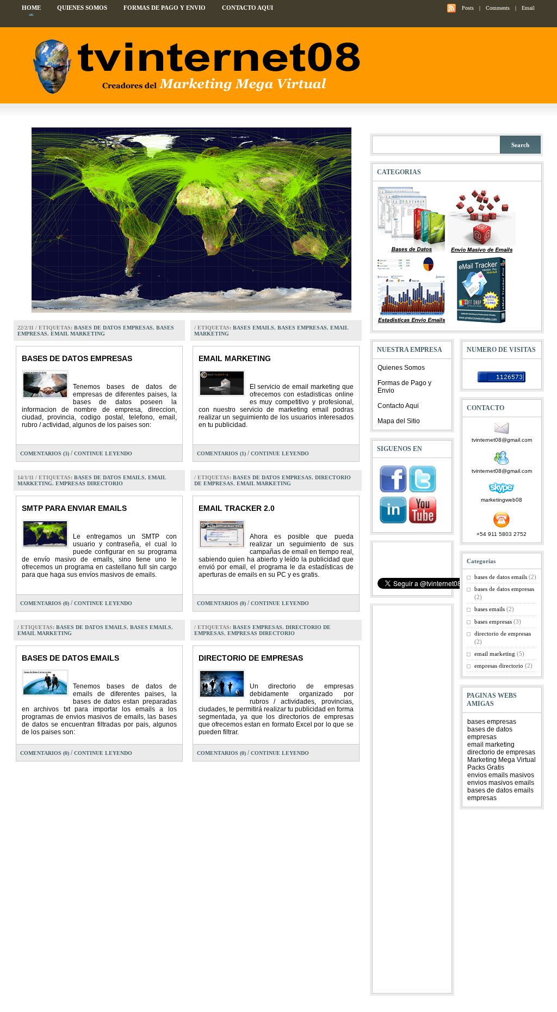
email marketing (78, 334)
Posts (468, 8)
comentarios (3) (44, 453)
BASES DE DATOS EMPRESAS (77, 358)
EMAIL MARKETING (235, 358)
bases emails (253, 328)
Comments (498, 8)
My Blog (194, 66)
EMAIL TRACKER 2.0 (237, 508)
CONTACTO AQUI (247, 7)
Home (31, 7)
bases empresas (302, 328)
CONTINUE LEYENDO (103, 453)
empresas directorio (89, 483)
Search (520, 145)
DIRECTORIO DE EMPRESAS (251, 658)
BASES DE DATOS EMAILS (70, 658)
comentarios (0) (44, 603)
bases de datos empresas (113, 328)
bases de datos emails (109, 477)
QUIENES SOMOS (82, 7)
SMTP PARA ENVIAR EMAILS (74, 508)
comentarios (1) (221, 453)
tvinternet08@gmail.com (502, 440)
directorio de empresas (502, 633)
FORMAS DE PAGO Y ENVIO (164, 7)
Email (528, 8)
